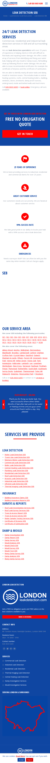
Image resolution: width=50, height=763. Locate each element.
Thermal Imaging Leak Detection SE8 (19, 486)
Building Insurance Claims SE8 (16, 497)
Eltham (20, 358)
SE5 (19, 337)
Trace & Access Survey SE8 (16, 516)
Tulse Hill (38, 371)
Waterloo (14, 374)
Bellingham (25, 350)
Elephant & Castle (9, 358)
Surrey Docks (7, 371)
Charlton (40, 352)
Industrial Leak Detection (14, 665)
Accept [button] (21, 760)
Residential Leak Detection (15, 669)
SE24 (19, 342)
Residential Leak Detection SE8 (17, 473)
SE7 (27, 337)
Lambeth (25, 363)
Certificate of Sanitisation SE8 (16, 524)
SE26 (29, 342)
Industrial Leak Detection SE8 (16, 481)
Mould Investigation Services (16, 685)
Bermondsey (35, 350)
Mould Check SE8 (11, 545)
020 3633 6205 (11, 87)
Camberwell (24, 352)
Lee (31, 363)
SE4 (15, 337)
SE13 (9, 340)
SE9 (35, 337)
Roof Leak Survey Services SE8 (17, 510)
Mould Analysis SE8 (12, 543)
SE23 (14, 342)
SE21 (4, 342)
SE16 (24, 340)
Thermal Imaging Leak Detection (17, 673)
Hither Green (21, 360)
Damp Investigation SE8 (14, 535)
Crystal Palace (19, 355)
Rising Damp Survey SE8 (14, 553)
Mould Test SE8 (11, 551)
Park (39, 360)
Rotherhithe (23, 368)
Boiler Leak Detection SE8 (15, 465)
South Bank (32, 368)
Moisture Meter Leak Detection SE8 (19, 460)
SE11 (45, 337)
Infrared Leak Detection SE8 (16, 484)
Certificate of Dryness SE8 (15, 521)
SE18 (34, 340)
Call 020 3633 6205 (35, 3)
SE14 (14, 340)
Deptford (29, 355)
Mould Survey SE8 (12, 548)
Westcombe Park (26, 374)
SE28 (41, 342)
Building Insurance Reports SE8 (17, 500)
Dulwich (37, 355)
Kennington (6, 363)
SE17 (29, 340)
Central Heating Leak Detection (17, 677)
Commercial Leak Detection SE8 (17, 462)
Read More (20, 756)
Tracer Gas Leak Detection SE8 (17, 457)
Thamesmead (28, 371)
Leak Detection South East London (21, 16)
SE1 (3, 337)
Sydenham (18, 371)
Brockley (15, 352)
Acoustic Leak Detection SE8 (16, 478)
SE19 (39, 340)
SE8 (31, 337)
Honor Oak (31, 360)
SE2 (7, 337)
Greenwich (37, 358)
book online (25, 87)
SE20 (44, 340)
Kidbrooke (16, 363)
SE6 (23, 337)
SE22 (9, 342)
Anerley (17, 350)
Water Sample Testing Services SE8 (19, 518)
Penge (5, 368)
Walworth (6, 374)
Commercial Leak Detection (15, 661)
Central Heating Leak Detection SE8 (19, 468)
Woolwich (39, 374)
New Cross (17, 366)
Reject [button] (29, 760)
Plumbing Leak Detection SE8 (16, 470)
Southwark (42, 368)
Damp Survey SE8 (12, 540)
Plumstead (12, 368)
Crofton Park (7, 355)
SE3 (11, 337)
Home (5, 16)
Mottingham (7, 366)
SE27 (34, 342)
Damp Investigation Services (15, 681)
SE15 (19, 340)
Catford (33, 352)
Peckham (42, 366)
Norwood (26, 366)
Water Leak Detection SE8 (15, 454)
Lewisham (37, 363)
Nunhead (34, 366)
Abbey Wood (7, 350)
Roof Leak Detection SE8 (15, 476)
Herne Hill (11, 360)
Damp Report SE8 (12, 537)
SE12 (4, 340)
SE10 (40, 337)
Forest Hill (28, 358)
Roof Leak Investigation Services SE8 (19, 508)
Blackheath (6, 352)
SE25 (24, 342)
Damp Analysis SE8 (12, 556)
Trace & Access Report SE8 (16, 513)
